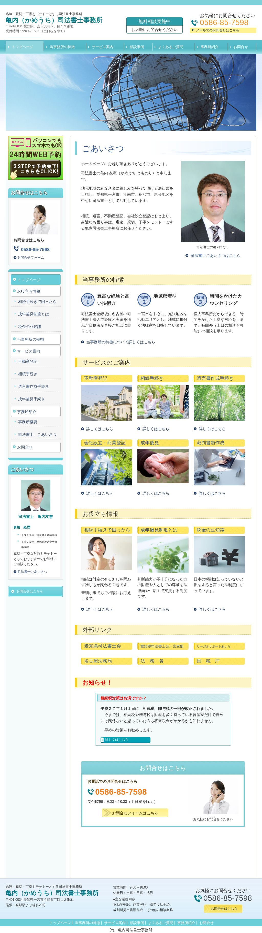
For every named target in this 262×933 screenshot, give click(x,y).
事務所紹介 (210, 47)
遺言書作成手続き (33, 386)
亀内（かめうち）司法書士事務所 (54, 20)
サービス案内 (102, 47)
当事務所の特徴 (62, 47)
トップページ (22, 47)
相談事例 (137, 47)
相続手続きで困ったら (37, 301)
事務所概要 (27, 422)
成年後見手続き (31, 399)
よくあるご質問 (170, 47)
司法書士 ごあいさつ (37, 434)
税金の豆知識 (29, 326)
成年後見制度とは (33, 314)
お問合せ (241, 47)
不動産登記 (27, 361)
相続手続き (27, 374)
